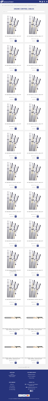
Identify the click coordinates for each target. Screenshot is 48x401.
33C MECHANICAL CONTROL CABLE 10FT (13, 36)
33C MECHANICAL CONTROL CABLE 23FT (35, 211)
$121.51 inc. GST (35, 126)
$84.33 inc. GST (35, 302)
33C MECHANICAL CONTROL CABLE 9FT (35, 299)
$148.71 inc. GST (13, 214)
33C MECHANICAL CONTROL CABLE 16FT (13, 123)
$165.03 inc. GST (35, 243)
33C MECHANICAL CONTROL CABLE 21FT (35, 182)
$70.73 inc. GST (13, 273)
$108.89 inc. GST (13, 97)
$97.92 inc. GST (13, 68)
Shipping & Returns (31, 374)
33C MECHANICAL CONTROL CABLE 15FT (35, 94)
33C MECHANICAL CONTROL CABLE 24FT (13, 241)
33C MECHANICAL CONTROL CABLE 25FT (35, 241)
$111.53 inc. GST (35, 97)
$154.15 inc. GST (35, 214)
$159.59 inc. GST (13, 243)
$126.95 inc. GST (13, 155)
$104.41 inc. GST (13, 360)
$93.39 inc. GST (35, 38)
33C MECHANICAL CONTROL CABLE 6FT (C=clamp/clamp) (13, 271)
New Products (12, 376)
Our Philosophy (12, 387)
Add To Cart (16, 41)
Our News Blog (12, 389)
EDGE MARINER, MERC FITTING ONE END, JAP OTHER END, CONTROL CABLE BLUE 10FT (35, 329)
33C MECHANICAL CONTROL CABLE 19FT (35, 153)
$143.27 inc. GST (35, 185)
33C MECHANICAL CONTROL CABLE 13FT (35, 65)
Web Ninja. (37, 398)
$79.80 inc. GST (13, 302)
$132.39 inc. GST (35, 155)
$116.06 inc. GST (13, 126)
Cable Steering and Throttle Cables (20, 5)
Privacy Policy (31, 378)
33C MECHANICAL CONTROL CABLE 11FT (35, 36)
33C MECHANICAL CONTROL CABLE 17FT (35, 123)
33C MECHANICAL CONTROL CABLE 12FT (13, 65)
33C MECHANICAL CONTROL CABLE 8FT (13, 299)
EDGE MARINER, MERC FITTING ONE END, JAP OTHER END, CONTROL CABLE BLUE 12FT (35, 358)
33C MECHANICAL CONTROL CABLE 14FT (13, 94)
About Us (12, 384)
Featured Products (12, 375)
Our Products (12, 386)
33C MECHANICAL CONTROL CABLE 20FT (13, 182)
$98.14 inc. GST (35, 331)
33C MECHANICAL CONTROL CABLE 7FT (35, 270)
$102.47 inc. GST (35, 68)
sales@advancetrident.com (32, 387)
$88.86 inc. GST (13, 38)
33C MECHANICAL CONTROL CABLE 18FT (13, 153)
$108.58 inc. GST (35, 360)
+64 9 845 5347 (32, 389)
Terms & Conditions (31, 376)
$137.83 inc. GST (13, 185)
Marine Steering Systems (8, 5)
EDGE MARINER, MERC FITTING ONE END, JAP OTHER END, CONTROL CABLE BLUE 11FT (12, 358)
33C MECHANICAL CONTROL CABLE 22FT (13, 211)
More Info (12, 40)
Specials (12, 374)
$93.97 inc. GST (13, 331)
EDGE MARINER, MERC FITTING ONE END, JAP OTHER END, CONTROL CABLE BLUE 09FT (12, 329)
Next (28, 367)
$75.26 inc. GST (35, 273)
